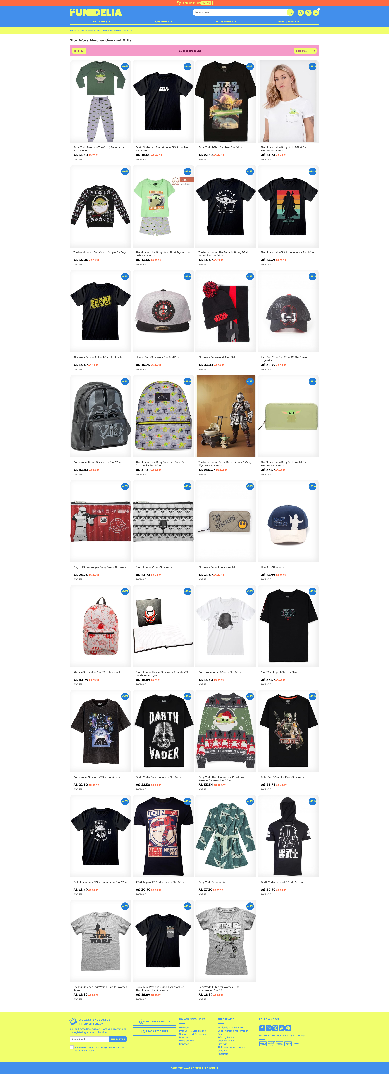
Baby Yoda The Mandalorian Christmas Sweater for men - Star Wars (221, 779)
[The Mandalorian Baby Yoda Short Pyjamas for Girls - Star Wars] (163, 206)
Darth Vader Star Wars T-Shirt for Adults (96, 777)
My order (184, 1027)
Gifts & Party (286, 21)
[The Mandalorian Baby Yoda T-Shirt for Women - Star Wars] (288, 101)
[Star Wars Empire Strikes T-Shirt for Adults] (100, 311)
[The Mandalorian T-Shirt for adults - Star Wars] (288, 206)
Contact (184, 1043)
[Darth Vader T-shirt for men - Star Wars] (163, 731)
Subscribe (117, 1039)
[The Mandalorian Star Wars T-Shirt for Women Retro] (100, 941)
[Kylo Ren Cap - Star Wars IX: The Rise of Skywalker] (288, 311)
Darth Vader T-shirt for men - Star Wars (158, 777)
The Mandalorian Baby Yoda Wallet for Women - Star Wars (283, 464)
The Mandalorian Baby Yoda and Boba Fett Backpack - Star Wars (161, 464)
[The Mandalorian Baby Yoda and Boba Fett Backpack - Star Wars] (163, 416)
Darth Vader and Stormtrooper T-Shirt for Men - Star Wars (162, 149)
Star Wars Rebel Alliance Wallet (216, 567)
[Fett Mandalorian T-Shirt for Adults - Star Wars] (100, 836)
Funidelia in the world (230, 1027)
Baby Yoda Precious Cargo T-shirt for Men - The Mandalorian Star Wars (161, 988)
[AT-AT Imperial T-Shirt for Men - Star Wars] (163, 836)
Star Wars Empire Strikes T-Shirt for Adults (97, 357)
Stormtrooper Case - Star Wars (154, 567)
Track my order (156, 1031)
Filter (81, 50)
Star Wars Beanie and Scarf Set (216, 357)
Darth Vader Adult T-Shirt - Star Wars (219, 672)
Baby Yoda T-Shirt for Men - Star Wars (220, 147)
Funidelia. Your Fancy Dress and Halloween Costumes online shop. (96, 12)
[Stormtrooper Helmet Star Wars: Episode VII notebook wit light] (163, 626)
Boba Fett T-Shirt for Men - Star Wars (282, 777)
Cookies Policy (226, 1040)
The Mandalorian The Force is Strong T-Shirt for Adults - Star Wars (223, 254)
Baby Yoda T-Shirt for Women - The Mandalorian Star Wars (218, 988)
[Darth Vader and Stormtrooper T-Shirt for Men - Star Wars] (163, 101)
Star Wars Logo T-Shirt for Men (279, 672)
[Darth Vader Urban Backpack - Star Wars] (100, 416)
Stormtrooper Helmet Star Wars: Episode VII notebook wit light (162, 674)
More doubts (186, 1040)
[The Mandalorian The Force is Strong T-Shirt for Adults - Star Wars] (225, 206)
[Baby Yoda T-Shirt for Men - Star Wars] (225, 101)
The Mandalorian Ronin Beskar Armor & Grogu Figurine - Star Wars (225, 464)
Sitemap (222, 1043)
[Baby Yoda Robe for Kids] (225, 836)
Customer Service (157, 1021)
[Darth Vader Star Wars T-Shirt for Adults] (100, 731)
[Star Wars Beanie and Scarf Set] (225, 311)
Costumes (162, 21)
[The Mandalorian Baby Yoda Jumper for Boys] (100, 206)
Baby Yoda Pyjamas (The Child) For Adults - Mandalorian (98, 149)
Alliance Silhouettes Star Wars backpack (97, 672)
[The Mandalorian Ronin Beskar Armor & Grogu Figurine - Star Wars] (225, 416)
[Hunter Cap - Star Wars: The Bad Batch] (163, 311)
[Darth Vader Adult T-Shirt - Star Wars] (225, 626)
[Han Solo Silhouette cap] (288, 521)
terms (78, 1050)
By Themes (100, 21)
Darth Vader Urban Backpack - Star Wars (97, 462)
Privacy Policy (226, 1037)
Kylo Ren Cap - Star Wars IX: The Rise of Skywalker (284, 359)
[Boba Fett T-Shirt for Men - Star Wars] (288, 731)
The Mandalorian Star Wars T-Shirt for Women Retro (100, 988)
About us (223, 1053)
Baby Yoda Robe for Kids (213, 882)
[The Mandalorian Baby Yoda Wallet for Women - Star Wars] (288, 416)
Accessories (224, 21)
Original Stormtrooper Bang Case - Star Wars (99, 567)
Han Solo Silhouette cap (275, 567)
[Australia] (262, 1028)
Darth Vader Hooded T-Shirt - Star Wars (284, 882)
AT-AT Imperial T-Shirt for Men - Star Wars (160, 882)
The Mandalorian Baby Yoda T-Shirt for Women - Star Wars (283, 149)
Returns (183, 1037)
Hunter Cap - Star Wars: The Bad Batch (158, 357)
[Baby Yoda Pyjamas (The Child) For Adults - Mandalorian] (100, 101)
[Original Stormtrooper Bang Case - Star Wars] (100, 521)
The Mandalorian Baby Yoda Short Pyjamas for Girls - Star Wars (163, 254)
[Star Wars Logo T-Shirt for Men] (288, 626)
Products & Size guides (192, 1030)
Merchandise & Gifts (91, 30)
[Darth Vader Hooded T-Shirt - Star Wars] (288, 836)
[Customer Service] (308, 13)
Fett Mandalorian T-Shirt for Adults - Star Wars (100, 882)
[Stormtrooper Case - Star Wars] (163, 521)
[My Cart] (316, 13)
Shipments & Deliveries (192, 1034)
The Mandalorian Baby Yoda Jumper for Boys (99, 252)
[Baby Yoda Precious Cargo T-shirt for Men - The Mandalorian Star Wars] (163, 941)
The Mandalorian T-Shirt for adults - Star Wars (287, 252)
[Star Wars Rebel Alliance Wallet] (225, 521)
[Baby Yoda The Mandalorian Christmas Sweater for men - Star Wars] (225, 731)
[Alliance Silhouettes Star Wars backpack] (100, 626)
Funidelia (74, 30)
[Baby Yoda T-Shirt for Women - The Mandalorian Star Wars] (225, 941)
